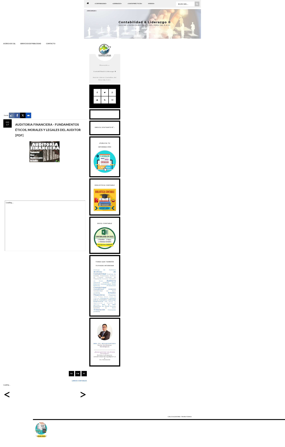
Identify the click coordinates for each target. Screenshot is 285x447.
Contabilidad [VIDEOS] (105, 289)
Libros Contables (79, 381)
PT (84, 374)
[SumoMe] (28, 115)
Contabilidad (100, 287)
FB (71, 374)
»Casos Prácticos (135, 3)
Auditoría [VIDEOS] (101, 282)
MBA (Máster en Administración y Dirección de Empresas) (105, 303)
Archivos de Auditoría (105, 269)
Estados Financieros (105, 294)
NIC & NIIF (109, 304)
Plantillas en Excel (101, 306)
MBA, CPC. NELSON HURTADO (105, 343)
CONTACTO (50, 43)
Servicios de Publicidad (30, 43)
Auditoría (111, 281)
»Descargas (92, 11)
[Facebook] (17, 115)
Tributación (99, 309)
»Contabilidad (101, 3)
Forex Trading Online (101, 296)
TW (77, 374)
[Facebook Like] (11, 115)
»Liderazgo (117, 3)
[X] (23, 115)
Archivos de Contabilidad (105, 273)
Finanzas (112, 295)
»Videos (151, 3)
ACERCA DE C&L (9, 43)
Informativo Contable (108, 298)
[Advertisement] (45, 64)
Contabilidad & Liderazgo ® (145, 22)
